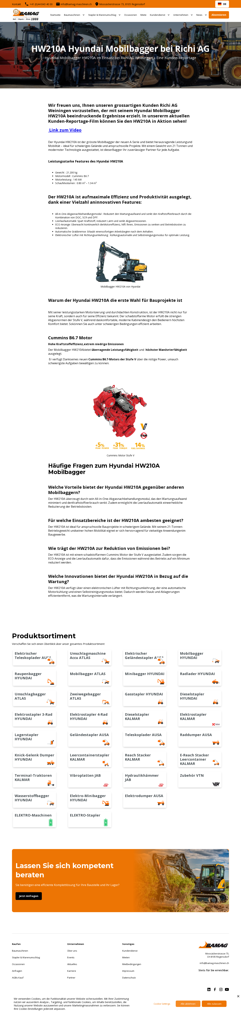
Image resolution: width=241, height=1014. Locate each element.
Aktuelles (72, 964)
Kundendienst (157, 14)
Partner (71, 977)
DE (224, 4)
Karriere (71, 970)
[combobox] (222, 4)
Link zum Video (65, 130)
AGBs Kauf (17, 977)
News (199, 14)
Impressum (128, 970)
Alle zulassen (214, 1003)
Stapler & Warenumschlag (102, 14)
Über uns (72, 950)
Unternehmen (180, 14)
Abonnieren (219, 14)
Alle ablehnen (188, 1003)
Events (70, 957)
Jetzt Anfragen (28, 896)
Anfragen (17, 970)
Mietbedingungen (131, 964)
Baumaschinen (72, 14)
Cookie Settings (162, 1003)
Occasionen (130, 14)
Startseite (55, 14)
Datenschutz (129, 977)
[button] (74, 15)
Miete (143, 14)
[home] (26, 15)
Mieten (126, 957)
